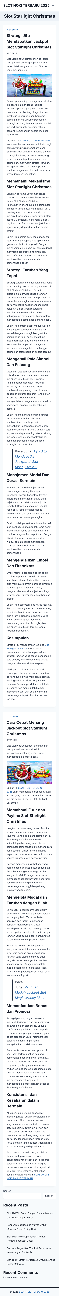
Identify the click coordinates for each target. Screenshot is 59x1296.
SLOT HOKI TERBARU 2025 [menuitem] (35, 140)
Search (7, 1191)
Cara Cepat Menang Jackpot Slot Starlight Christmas (27, 728)
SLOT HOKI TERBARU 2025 (34, 1291)
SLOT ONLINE (12, 30)
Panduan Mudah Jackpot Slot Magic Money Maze (30, 992)
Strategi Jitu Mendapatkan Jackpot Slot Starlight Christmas (29, 41)
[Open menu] (53, 5)
